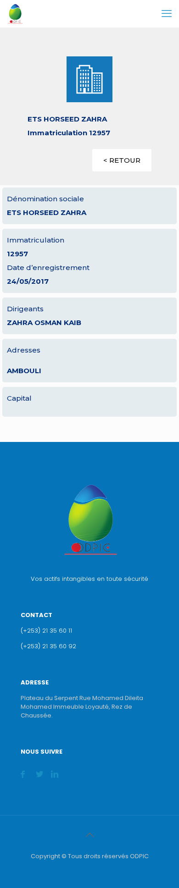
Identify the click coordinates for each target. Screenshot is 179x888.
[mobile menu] (166, 14)
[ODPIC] (15, 13)
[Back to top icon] (89, 835)
